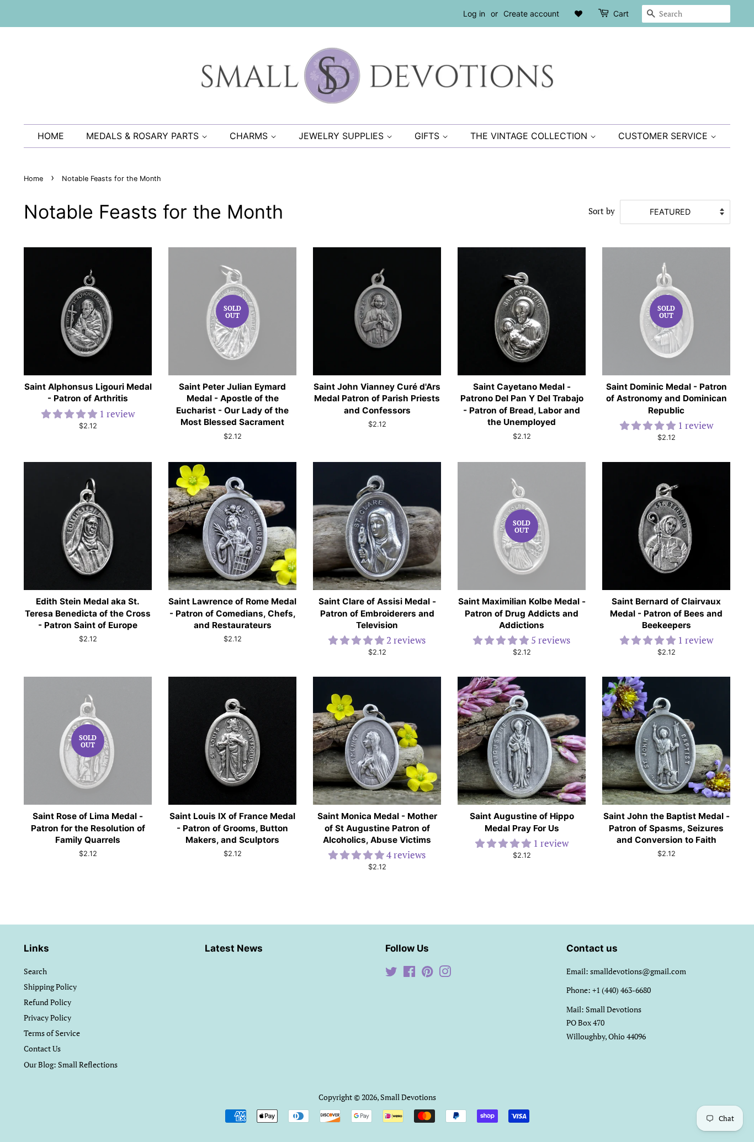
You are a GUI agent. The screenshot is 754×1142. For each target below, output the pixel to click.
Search (35, 971)
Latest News (234, 948)
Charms (250, 135)
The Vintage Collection (530, 135)
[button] (70, 413)
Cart (621, 13)
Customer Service (664, 135)
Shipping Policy (50, 986)
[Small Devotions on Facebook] (409, 973)
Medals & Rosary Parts (143, 135)
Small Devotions (408, 1097)
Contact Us (42, 1048)
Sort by (601, 210)
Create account (531, 13)
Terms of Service (52, 1033)
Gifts (428, 135)
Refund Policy (47, 1002)
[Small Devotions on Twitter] (391, 973)
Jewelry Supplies (342, 135)
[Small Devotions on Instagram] (445, 973)
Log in (474, 13)
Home (51, 135)
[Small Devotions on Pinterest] (427, 973)
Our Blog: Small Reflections (71, 1064)
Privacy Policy (47, 1017)
